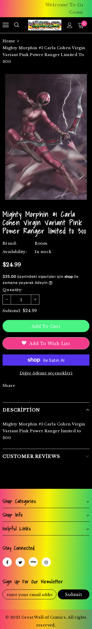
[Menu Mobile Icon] (6, 25)
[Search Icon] (16, 25)
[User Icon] (69, 25)
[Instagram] (46, 562)
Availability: (15, 251)
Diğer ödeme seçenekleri (46, 373)
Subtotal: (12, 310)
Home (9, 41)
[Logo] (44, 25)
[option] (46, 137)
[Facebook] (7, 562)
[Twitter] (20, 562)
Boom (41, 243)
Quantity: (13, 289)
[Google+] (33, 561)
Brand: (10, 243)
